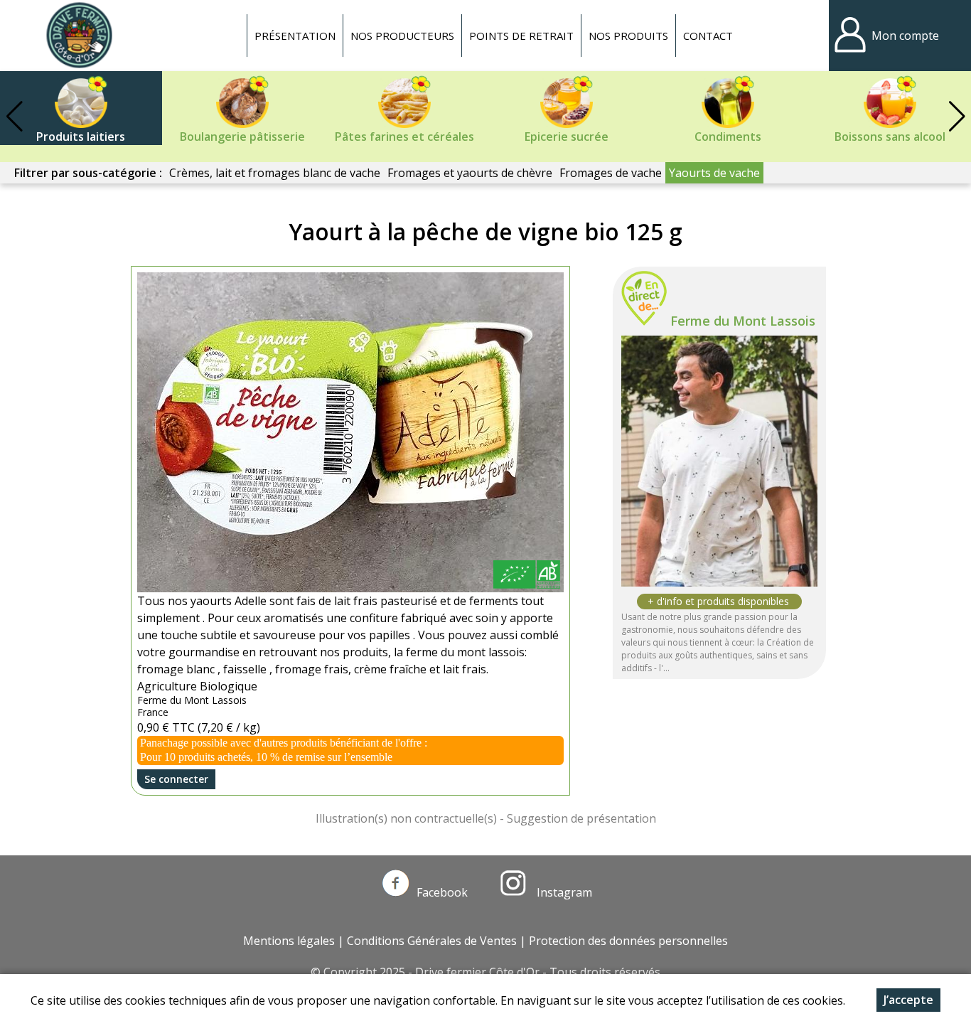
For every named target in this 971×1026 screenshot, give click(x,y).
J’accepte (908, 1000)
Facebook (442, 892)
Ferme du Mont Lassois (742, 320)
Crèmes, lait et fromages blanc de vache (274, 173)
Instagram (563, 892)
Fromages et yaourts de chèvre (469, 173)
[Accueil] (79, 35)
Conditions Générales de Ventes (432, 940)
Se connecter (176, 779)
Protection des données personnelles (628, 940)
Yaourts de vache (714, 173)
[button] (957, 116)
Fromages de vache (610, 173)
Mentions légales (289, 940)
